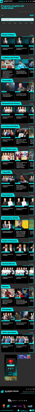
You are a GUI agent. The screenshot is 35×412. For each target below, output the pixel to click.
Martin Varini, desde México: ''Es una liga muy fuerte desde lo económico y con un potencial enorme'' (21, 234)
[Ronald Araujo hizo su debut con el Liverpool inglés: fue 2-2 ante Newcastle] (8, 293)
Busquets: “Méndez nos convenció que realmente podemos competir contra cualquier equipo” (21, 165)
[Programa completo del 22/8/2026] (21, 338)
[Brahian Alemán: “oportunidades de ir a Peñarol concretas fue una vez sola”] (21, 178)
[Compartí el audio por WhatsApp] (30, 15)
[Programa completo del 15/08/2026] (21, 201)
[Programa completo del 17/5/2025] (8, 247)
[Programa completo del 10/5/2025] (21, 247)
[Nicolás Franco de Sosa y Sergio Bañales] (21, 316)
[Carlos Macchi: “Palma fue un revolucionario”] (21, 87)
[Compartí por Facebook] (32, 15)
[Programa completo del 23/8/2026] (8, 270)
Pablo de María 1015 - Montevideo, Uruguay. (28, 392)
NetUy (33, 393)
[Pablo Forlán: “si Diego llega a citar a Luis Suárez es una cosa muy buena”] (21, 132)
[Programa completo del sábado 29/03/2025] (8, 224)
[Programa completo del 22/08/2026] (8, 201)
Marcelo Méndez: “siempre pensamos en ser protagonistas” (7, 95)
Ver (31, 35)
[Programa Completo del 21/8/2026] (8, 132)
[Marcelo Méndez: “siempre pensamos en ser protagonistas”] (8, 87)
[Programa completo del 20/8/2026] (21, 41)
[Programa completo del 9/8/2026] (21, 270)
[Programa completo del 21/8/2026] (8, 41)
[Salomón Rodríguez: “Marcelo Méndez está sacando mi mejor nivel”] (21, 64)
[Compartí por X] (33, 15)
